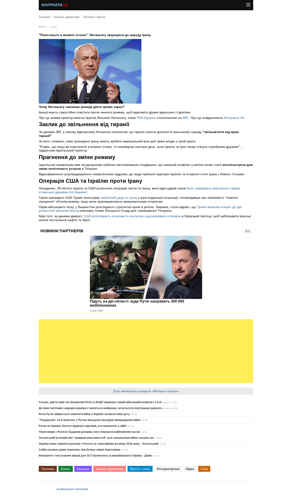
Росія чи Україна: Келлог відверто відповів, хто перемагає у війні (82, 426)
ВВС (185, 118)
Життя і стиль (140, 469)
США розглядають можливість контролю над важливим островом (132, 216)
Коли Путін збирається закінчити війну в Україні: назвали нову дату (84, 414)
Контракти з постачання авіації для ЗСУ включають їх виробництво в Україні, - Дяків (95, 455)
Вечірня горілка (94, 17)
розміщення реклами (72, 489)
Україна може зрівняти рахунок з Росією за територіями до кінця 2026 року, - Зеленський (98, 443)
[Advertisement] (146, 351)
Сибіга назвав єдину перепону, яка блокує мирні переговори (79, 449)
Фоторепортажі (168, 469)
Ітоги (204, 469)
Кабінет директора (66, 17)
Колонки (83, 469)
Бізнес (65, 469)
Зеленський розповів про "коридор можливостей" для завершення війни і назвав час (96, 437)
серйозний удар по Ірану (118, 197)
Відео (190, 469)
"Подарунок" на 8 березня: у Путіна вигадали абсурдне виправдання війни (89, 420)
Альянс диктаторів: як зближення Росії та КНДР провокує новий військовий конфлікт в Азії (100, 402)
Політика (47, 469)
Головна (44, 17)
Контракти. (55, 5)
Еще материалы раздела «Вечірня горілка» (146, 391)
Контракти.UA (234, 118)
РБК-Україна (146, 118)
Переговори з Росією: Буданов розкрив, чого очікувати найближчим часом (89, 431)
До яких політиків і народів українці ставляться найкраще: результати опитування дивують (100, 408)
